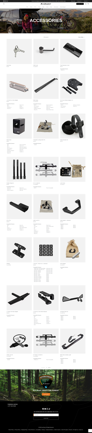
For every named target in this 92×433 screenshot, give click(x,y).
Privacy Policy (17, 429)
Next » (49, 367)
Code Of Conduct (64, 429)
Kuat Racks (43, 427)
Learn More (46, 394)
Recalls (70, 429)
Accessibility (38, 429)
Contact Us (81, 429)
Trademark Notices (49, 429)
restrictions (62, 1)
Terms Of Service (31, 429)
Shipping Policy (24, 429)
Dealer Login (80, 3)
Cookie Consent (57, 429)
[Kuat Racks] (46, 3)
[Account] (85, 3)
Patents (43, 429)
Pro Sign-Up (75, 429)
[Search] (3, 3)
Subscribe (46, 418)
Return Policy (11, 429)
